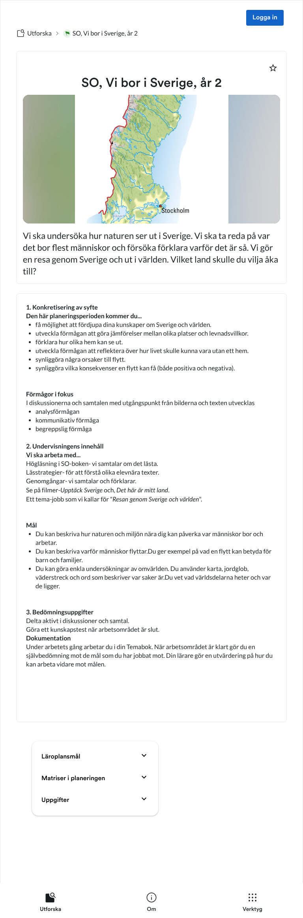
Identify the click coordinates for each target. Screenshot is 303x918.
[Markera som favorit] (273, 68)
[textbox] (151, 508)
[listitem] (50, 903)
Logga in (264, 18)
